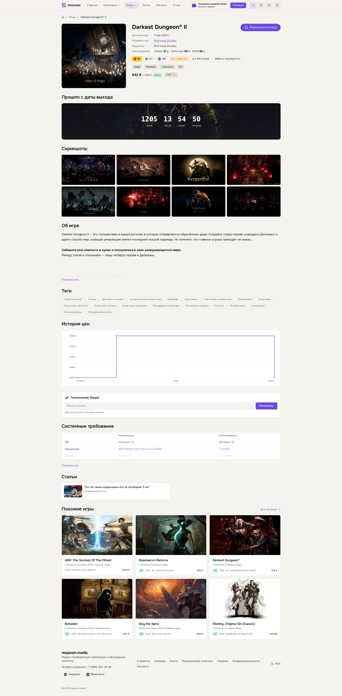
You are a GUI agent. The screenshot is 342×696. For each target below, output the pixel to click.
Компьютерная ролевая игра (145, 299)
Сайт (169, 74)
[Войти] (277, 5)
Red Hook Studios (165, 40)
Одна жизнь (191, 299)
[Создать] (253, 5)
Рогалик (219, 305)
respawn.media (75, 652)
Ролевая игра (237, 305)
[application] (171, 358)
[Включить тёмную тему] (269, 5)
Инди (137, 66)
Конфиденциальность (246, 661)
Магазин (161, 5)
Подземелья (245, 299)
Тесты (146, 5)
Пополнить (266, 406)
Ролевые (151, 66)
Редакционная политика (197, 661)
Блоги (174, 661)
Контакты (143, 666)
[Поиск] (261, 5)
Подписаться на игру (263, 27)
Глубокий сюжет (73, 299)
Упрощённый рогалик (100, 312)
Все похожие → (271, 509)
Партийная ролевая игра (218, 299)
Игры (72, 17)
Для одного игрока (112, 299)
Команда (159, 661)
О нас (176, 5)
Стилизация (258, 305)
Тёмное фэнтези (73, 312)
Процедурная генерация (165, 305)
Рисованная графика (197, 305)
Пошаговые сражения (134, 305)
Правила (222, 661)
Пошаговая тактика (105, 305)
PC (180, 66)
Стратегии (167, 66)
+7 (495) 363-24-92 (99, 667)
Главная (92, 5)
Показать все (70, 279)
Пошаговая (264, 299)
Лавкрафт (173, 299)
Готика (92, 299)
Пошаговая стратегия (76, 305)
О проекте (143, 661)
